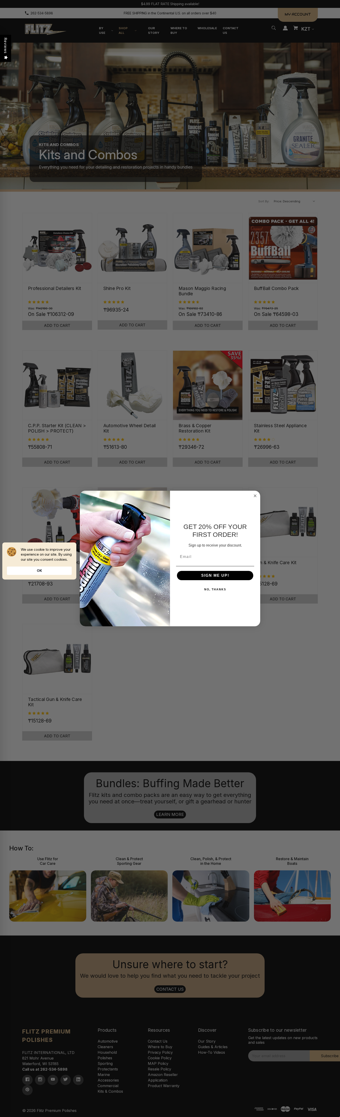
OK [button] (39, 570)
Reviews (5, 46)
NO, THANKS (215, 589)
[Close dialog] (255, 496)
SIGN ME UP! (215, 575)
